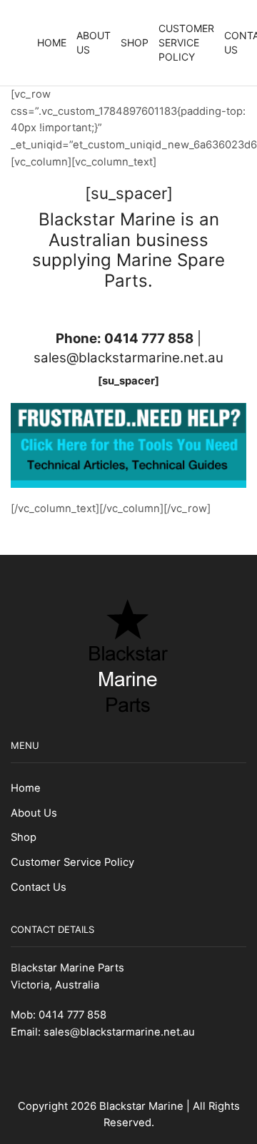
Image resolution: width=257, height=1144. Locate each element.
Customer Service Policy (186, 42)
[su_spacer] (128, 380)
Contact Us (38, 887)
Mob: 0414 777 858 (58, 1014)
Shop (134, 42)
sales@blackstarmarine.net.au (128, 357)
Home (51, 42)
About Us (93, 42)
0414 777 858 (148, 338)
